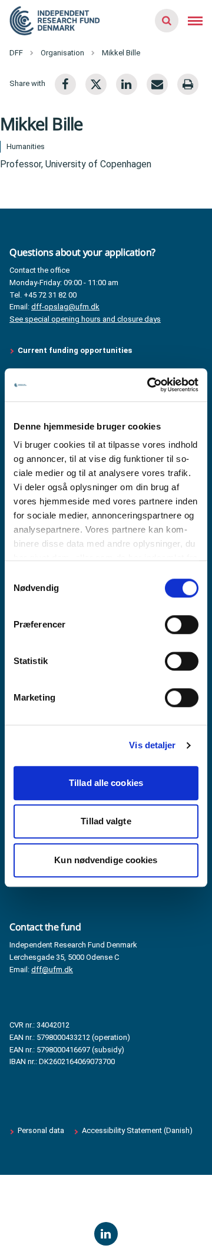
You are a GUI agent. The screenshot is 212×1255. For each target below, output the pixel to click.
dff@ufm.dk (52, 969)
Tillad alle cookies (106, 783)
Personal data (41, 1130)
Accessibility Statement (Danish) (137, 1130)
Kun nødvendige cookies (105, 860)
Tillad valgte (106, 821)
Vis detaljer (152, 745)
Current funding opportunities (75, 350)
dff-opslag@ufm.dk (65, 306)
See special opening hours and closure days (85, 319)
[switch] (181, 624)
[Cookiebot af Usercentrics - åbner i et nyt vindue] (149, 384)
